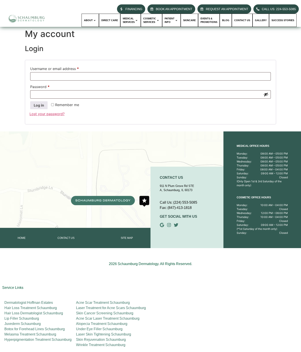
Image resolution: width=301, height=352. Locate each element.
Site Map (127, 238)
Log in (39, 105)
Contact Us (66, 238)
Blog (225, 20)
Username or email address (61, 68)
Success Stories (282, 20)
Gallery (261, 20)
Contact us (242, 20)
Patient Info (170, 20)
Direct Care (109, 20)
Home (22, 238)
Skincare (189, 20)
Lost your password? (47, 114)
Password (47, 86)
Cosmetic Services (149, 20)
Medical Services (129, 20)
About (88, 20)
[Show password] (266, 94)
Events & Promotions (209, 20)
